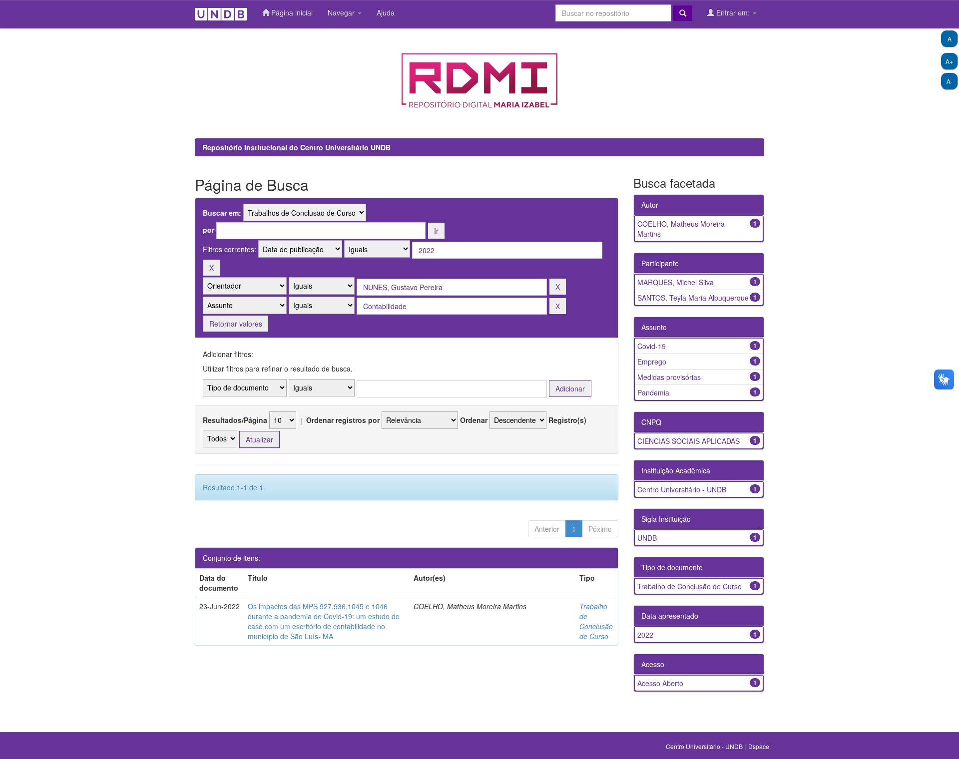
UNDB (647, 538)
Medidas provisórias (669, 377)
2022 (645, 635)
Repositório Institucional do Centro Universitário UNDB (296, 147)
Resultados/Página (235, 420)
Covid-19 (651, 346)
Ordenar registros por (343, 420)
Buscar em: (222, 213)
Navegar (342, 12)
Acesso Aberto (660, 683)
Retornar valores (235, 324)
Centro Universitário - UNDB (681, 489)
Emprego (651, 362)
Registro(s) (567, 420)
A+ (949, 61)
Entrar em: (733, 12)
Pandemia (653, 392)
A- (950, 81)
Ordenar (473, 420)
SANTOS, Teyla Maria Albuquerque (693, 298)
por (208, 230)
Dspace (758, 746)
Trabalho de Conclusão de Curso (596, 621)
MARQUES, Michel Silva (675, 282)
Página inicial (291, 12)
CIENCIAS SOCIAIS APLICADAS (688, 441)
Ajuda (386, 12)
